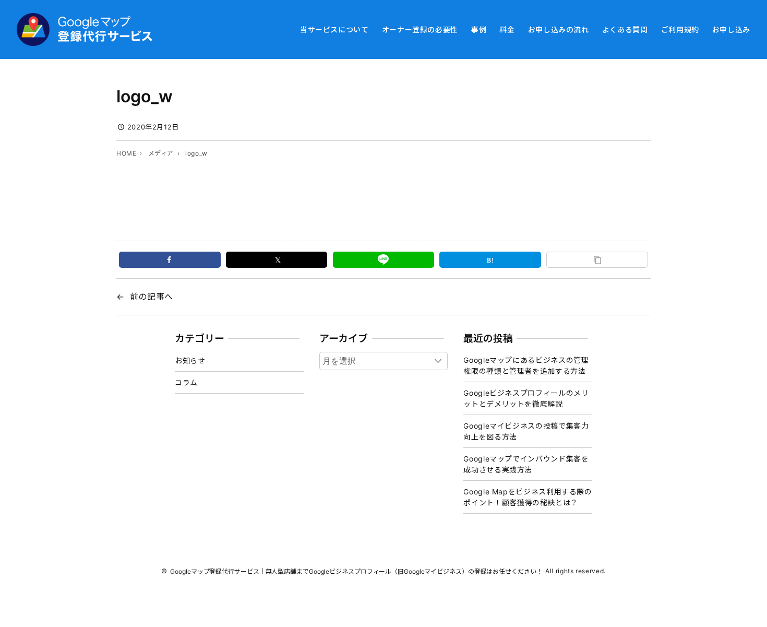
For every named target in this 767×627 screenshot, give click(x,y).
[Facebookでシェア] (170, 260)
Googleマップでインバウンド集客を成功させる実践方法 (526, 464)
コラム (186, 382)
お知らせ (190, 360)
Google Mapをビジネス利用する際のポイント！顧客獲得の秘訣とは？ (527, 497)
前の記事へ (151, 296)
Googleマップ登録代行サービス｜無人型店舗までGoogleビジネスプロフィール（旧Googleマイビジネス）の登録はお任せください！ (356, 571)
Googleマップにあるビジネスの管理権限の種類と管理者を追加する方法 (526, 365)
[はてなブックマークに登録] (490, 260)
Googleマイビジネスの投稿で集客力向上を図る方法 (526, 431)
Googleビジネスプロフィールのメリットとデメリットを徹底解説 (526, 398)
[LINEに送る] (384, 260)
